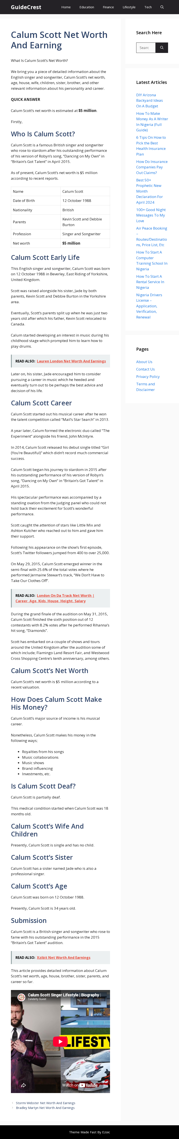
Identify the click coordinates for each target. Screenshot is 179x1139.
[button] (162, 7)
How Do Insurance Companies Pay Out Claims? (152, 167)
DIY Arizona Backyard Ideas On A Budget (149, 100)
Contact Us (145, 369)
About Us (144, 361)
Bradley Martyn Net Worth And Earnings (45, 1108)
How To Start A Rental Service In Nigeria (150, 282)
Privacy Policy (148, 376)
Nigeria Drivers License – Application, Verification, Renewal (149, 306)
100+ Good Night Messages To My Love (151, 215)
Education (86, 7)
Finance (108, 7)
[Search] (162, 47)
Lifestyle (129, 7)
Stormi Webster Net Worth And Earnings (45, 1103)
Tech (148, 7)
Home (66, 7)
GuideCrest (26, 7)
